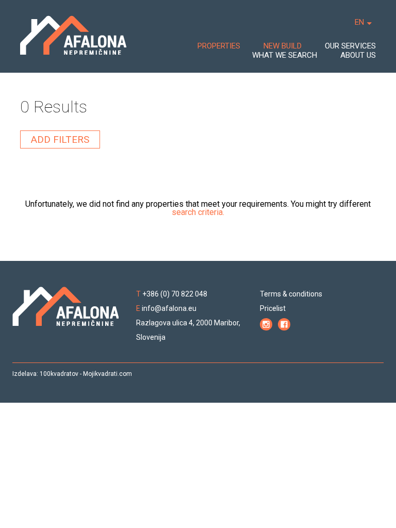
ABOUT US (358, 55)
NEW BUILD (282, 46)
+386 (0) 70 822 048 (174, 294)
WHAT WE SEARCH (284, 55)
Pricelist (273, 308)
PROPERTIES (218, 46)
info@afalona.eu (169, 308)
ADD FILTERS (60, 139)
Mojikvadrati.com (107, 373)
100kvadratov (59, 373)
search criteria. (198, 212)
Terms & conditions (291, 294)
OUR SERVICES (350, 46)
